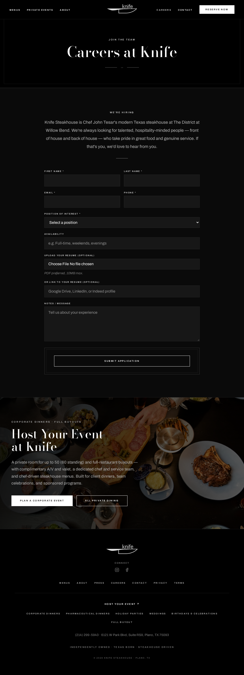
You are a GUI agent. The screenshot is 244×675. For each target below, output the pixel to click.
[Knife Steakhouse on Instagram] (117, 570)
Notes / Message (57, 303)
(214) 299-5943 (87, 635)
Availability (54, 234)
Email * (50, 192)
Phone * (130, 192)
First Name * (54, 171)
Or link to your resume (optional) (72, 282)
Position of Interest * (62, 214)
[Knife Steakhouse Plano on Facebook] (127, 570)
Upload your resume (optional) (69, 255)
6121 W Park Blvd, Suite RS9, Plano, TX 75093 (135, 635)
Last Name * (133, 171)
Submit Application (122, 361)
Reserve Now (217, 9)
